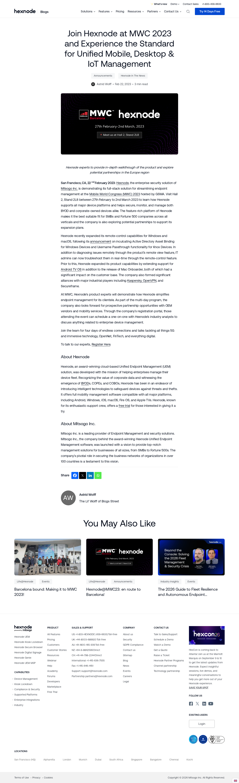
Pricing (120, 11)
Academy (52, 671)
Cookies (48, 777)
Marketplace (54, 686)
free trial (124, 405)
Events (46, 581)
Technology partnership (167, 671)
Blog (125, 660)
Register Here (101, 344)
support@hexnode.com (89, 671)
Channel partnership (165, 665)
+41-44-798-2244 (87, 655)
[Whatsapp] (97, 475)
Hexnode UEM (22, 636)
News (126, 665)
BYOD (85, 383)
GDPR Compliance (133, 644)
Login (201, 724)
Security (127, 639)
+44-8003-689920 (89, 639)
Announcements (103, 75)
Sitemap (127, 655)
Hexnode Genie (22, 657)
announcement (100, 241)
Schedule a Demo (164, 639)
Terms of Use (22, 777)
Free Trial (52, 692)
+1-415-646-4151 (82, 665)
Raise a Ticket (162, 655)
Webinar (52, 660)
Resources (53, 655)
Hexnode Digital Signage (27, 652)
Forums (51, 676)
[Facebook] (74, 475)
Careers (127, 676)
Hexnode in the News (133, 75)
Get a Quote (160, 650)
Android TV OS (71, 269)
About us (128, 634)
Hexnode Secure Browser (28, 647)
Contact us (129, 650)
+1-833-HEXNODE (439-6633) (94, 634)
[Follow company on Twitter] (197, 703)
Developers (53, 681)
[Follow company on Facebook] (190, 703)
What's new (160, 4)
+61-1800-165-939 (88, 644)
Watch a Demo (162, 644)
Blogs (44, 12)
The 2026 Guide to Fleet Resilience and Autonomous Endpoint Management (188, 592)
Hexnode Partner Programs (169, 660)
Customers (53, 644)
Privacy (36, 777)
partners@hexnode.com (92, 676)
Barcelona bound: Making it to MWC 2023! (45, 592)
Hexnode (122, 183)
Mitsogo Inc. (69, 188)
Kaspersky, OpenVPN (141, 280)
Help (49, 665)
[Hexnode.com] (25, 11)
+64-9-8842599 (86, 650)
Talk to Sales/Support (165, 634)
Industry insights (170, 581)
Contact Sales (191, 4)
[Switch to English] (235, 780)
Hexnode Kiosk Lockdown (28, 642)
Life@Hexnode (25, 581)
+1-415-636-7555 (88, 660)
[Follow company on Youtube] (210, 703)
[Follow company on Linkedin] (204, 703)
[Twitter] (82, 475)
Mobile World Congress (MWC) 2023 (114, 194)
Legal (126, 681)
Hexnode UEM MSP (25, 663)
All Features (53, 634)
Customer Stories (57, 650)
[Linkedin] (90, 475)
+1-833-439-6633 (211, 4)
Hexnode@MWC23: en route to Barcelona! (113, 592)
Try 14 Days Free (209, 11)
